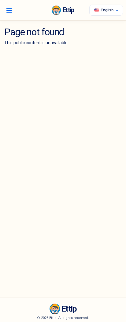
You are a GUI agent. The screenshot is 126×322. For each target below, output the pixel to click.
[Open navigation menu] (9, 10)
